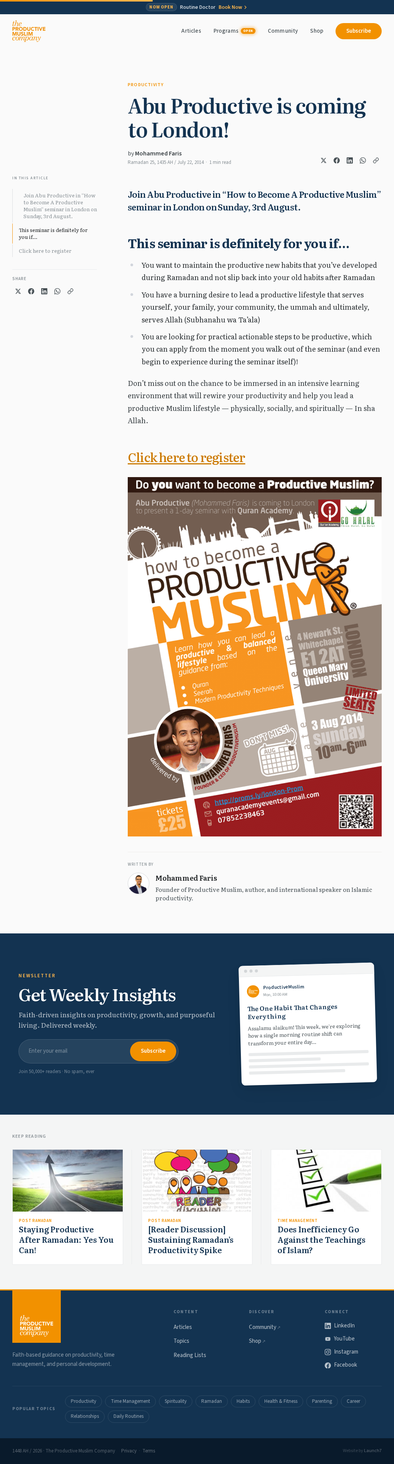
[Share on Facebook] (336, 160)
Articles (191, 31)
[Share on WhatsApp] (363, 160)
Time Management (297, 1221)
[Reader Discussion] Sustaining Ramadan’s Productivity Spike (191, 1239)
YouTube (344, 1339)
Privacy (129, 1450)
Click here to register (45, 250)
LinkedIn (344, 1326)
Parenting (322, 1401)
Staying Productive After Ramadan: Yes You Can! (66, 1239)
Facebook (345, 1365)
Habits (243, 1401)
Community (283, 31)
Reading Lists (190, 1355)
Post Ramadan (35, 1221)
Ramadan (211, 1401)
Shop (316, 31)
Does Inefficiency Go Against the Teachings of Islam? (321, 1239)
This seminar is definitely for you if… (53, 233)
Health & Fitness (280, 1401)
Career (353, 1401)
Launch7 (373, 1450)
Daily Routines (129, 1416)
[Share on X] (323, 160)
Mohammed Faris (158, 153)
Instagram (346, 1352)
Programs (233, 31)
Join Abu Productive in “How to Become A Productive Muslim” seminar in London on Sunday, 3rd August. (60, 206)
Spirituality (176, 1401)
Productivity (146, 85)
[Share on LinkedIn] (350, 160)
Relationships (85, 1416)
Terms (148, 1450)
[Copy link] (376, 160)
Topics (181, 1341)
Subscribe (358, 31)
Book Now (230, 7)
